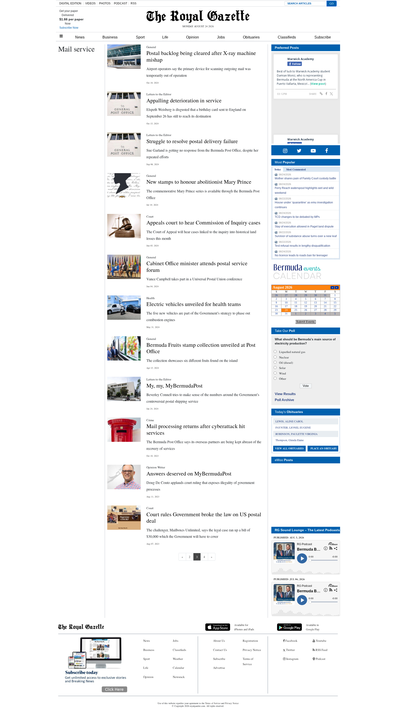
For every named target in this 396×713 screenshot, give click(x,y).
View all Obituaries (289, 448)
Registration (250, 641)
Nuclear (284, 357)
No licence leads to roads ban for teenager (301, 255)
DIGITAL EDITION (70, 3)
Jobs (221, 37)
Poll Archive (284, 400)
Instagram (292, 659)
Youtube (320, 641)
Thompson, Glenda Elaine (289, 440)
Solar (282, 368)
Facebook (291, 641)
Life (165, 37)
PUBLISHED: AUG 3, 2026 (289, 537)
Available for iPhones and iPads (244, 627)
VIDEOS (90, 3)
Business (110, 37)
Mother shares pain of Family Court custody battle (305, 178)
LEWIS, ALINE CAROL (289, 421)
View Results (285, 394)
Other (282, 379)
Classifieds (287, 37)
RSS (133, 3)
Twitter (290, 650)
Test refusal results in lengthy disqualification (302, 245)
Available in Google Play (312, 627)
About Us (219, 641)
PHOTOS (104, 3)
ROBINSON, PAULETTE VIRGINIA (296, 434)
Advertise (219, 668)
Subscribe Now (68, 27)
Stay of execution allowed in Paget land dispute (304, 226)
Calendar (178, 668)
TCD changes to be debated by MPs (297, 217)
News (80, 37)
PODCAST (120, 3)
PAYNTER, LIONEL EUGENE (293, 427)
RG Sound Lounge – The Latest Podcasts (307, 530)
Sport (140, 37)
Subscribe (322, 37)
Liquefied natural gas (292, 352)
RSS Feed (321, 650)
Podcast (320, 659)
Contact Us (220, 650)
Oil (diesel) (286, 363)
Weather (178, 659)
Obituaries (251, 37)
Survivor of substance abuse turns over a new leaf (306, 236)
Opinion (192, 37)
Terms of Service (248, 661)
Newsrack (179, 677)
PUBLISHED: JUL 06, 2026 (289, 579)
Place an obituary (324, 448)
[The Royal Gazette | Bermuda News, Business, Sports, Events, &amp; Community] (198, 16)
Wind (282, 373)
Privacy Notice (252, 650)
